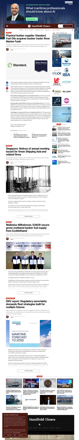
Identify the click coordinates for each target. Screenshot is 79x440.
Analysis (31, 29)
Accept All (21, 435)
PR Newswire (29, 427)
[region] (15, 425)
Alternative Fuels (39, 29)
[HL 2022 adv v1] (61, 57)
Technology (48, 29)
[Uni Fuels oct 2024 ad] (66, 86)
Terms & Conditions (16, 432)
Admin (12, 49)
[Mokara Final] (56, 66)
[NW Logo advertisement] (66, 105)
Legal (26, 29)
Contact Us (58, 427)
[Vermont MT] (56, 86)
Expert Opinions (56, 29)
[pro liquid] (66, 95)
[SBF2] (61, 47)
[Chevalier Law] (56, 105)
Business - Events (22, 130)
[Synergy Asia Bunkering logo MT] (56, 95)
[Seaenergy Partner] (66, 66)
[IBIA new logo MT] (66, 76)
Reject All (9, 435)
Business (21, 29)
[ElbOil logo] (56, 76)
